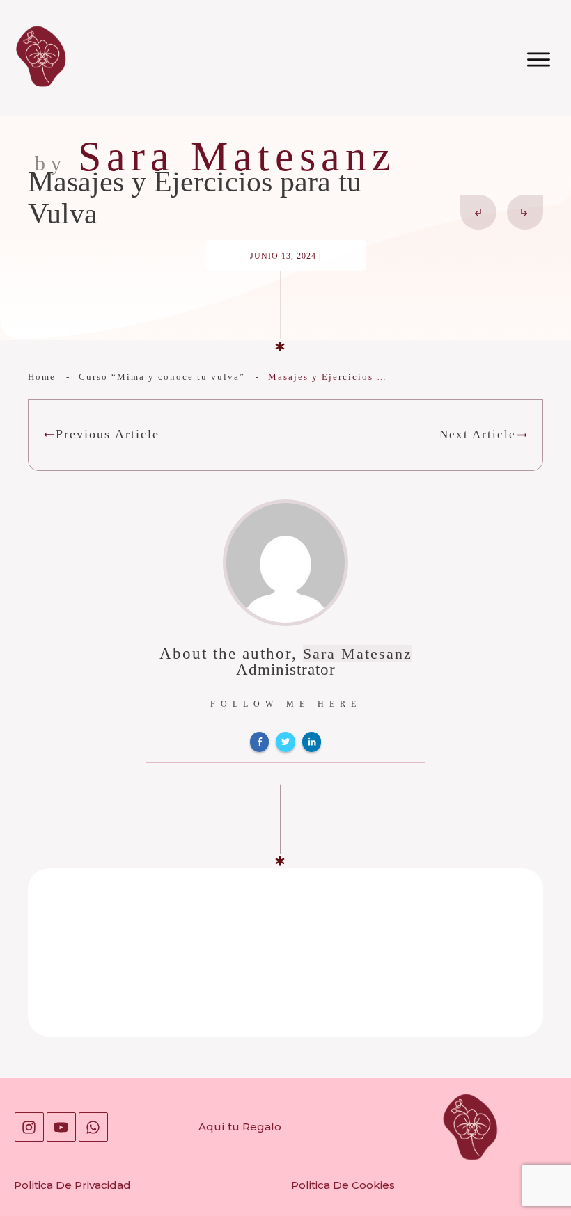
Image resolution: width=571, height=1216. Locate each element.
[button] (530, 1175)
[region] (181, 1095)
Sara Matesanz (357, 653)
